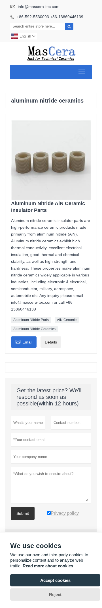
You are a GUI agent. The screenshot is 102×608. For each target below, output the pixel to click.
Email (23, 341)
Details (51, 342)
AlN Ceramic (66, 320)
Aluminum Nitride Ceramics (34, 329)
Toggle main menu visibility (82, 72)
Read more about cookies (48, 565)
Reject (55, 594)
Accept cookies (55, 580)
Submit (22, 513)
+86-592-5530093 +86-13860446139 (50, 16)
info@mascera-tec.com (39, 6)
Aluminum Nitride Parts (31, 320)
